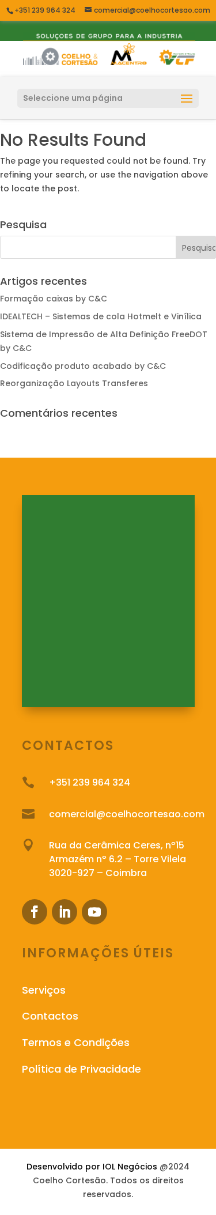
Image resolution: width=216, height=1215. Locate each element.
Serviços (44, 990)
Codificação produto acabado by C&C (83, 366)
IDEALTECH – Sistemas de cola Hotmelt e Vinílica (101, 316)
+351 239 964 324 (45, 10)
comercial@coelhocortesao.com (126, 814)
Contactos (50, 1016)
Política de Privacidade (81, 1069)
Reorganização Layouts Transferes (74, 383)
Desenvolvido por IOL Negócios (91, 1166)
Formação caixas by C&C (53, 298)
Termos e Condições (76, 1042)
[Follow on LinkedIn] (64, 912)
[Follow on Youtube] (94, 912)
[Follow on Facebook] (34, 912)
